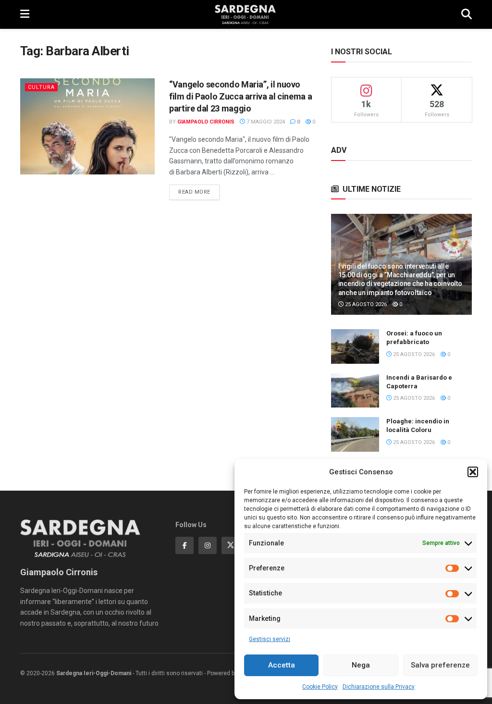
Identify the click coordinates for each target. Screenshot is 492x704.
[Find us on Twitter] (230, 545)
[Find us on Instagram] (207, 545)
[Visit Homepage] (245, 14)
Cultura (41, 87)
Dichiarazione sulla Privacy (379, 686)
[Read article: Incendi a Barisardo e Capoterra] (355, 390)
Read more (199, 191)
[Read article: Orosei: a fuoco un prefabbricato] (355, 346)
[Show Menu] (24, 14)
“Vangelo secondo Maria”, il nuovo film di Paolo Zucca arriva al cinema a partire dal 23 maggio (240, 96)
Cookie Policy (320, 686)
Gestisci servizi (269, 639)
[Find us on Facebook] (184, 545)
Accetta (281, 665)
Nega (361, 665)
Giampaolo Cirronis (205, 122)
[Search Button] (466, 14)
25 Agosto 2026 (365, 304)
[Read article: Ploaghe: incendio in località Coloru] (355, 434)
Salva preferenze (440, 665)
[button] (473, 472)
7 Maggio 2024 (265, 122)
